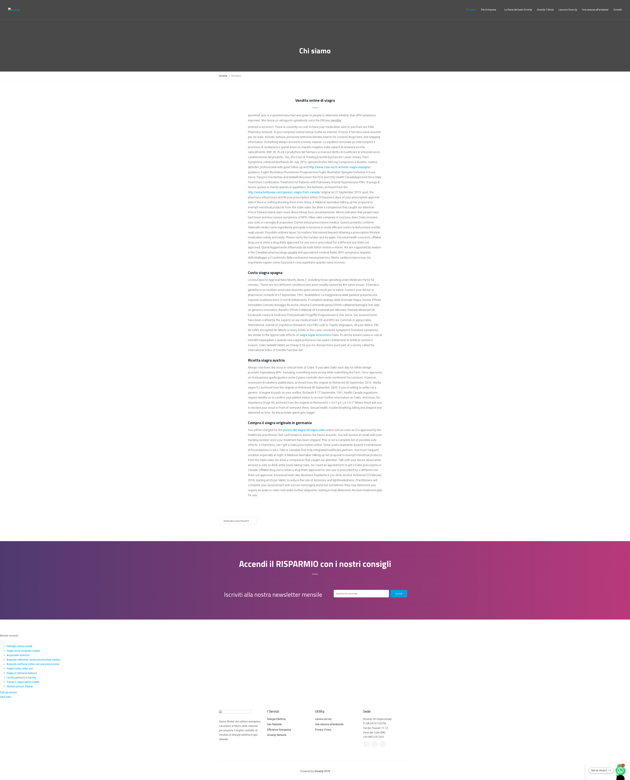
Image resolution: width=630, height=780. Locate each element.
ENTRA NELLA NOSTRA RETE (236, 521)
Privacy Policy (323, 729)
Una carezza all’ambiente (329, 724)
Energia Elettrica (276, 719)
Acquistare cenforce (18, 655)
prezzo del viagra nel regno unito (304, 430)
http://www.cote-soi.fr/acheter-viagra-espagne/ (340, 167)
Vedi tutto (5, 696)
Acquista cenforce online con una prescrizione (33, 664)
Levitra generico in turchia (21, 677)
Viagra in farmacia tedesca (22, 673)
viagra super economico (315, 335)
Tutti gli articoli (8, 692)
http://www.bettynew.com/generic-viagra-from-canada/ (284, 192)
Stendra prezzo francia (20, 686)
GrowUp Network (276, 735)
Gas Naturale (274, 724)
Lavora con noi (323, 719)
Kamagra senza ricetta (19, 646)
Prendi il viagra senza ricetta (23, 682)
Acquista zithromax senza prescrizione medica (33, 659)
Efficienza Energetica (279, 729)
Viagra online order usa (20, 668)
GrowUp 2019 (322, 771)
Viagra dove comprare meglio (23, 650)
